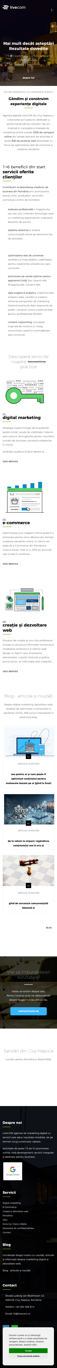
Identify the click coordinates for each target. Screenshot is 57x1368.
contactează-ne (28, 1011)
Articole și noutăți (28, 764)
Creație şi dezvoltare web (25, 627)
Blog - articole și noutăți (16, 1270)
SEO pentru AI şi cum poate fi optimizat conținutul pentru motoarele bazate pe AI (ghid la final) (28, 779)
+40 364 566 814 (24, 1306)
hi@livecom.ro (21, 1313)
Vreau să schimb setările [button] (28, 1356)
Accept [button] (28, 1351)
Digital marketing (22, 417)
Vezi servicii (10, 461)
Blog (49, 927)
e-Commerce (16, 522)
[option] (28, 45)
